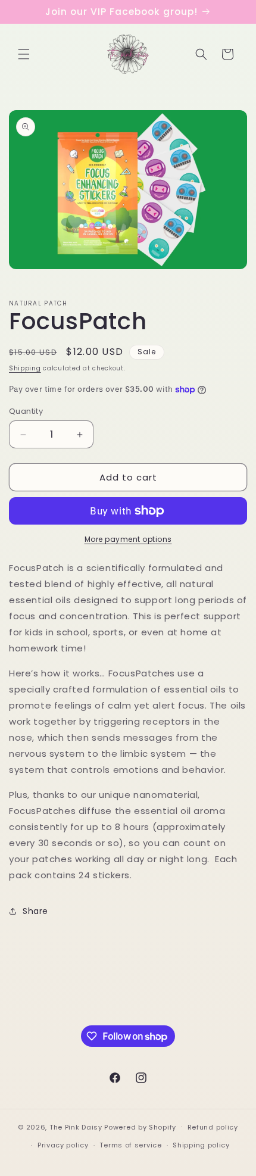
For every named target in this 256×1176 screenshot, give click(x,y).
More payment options (128, 539)
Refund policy (213, 1127)
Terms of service (130, 1145)
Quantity (26, 411)
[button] (24, 54)
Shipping (25, 368)
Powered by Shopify (140, 1126)
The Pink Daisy (75, 1126)
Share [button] (35, 911)
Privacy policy (63, 1145)
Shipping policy (201, 1145)
